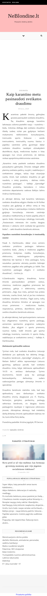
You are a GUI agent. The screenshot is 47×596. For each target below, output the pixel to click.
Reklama (15, 2)
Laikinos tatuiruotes (10, 558)
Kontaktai (6, 2)
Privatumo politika (23, 594)
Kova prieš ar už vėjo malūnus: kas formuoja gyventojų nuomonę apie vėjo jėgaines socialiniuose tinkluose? (24, 465)
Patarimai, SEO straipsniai (13, 549)
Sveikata (23, 91)
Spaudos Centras (17, 430)
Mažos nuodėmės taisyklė (13, 546)
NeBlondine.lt (23, 16)
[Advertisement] (23, 60)
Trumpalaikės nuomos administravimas (18, 555)
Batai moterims (8, 552)
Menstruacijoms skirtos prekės (15, 537)
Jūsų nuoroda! (11, 564)
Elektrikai (6, 561)
